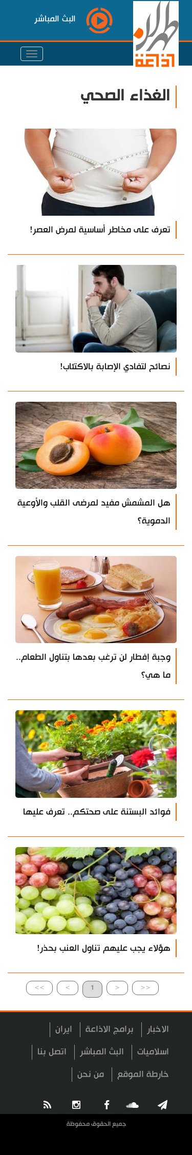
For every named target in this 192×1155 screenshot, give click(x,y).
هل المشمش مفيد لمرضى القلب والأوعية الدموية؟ (93, 512)
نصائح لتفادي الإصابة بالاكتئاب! (115, 366)
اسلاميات (153, 1051)
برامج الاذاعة (110, 1029)
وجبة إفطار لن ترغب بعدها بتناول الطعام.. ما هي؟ (93, 666)
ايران (63, 1029)
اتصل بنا (52, 1051)
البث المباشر (102, 1051)
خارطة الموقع (143, 1074)
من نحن (90, 1074)
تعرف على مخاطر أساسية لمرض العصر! (100, 229)
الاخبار (158, 1029)
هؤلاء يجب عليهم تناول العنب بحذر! (103, 948)
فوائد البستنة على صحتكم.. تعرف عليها (96, 812)
